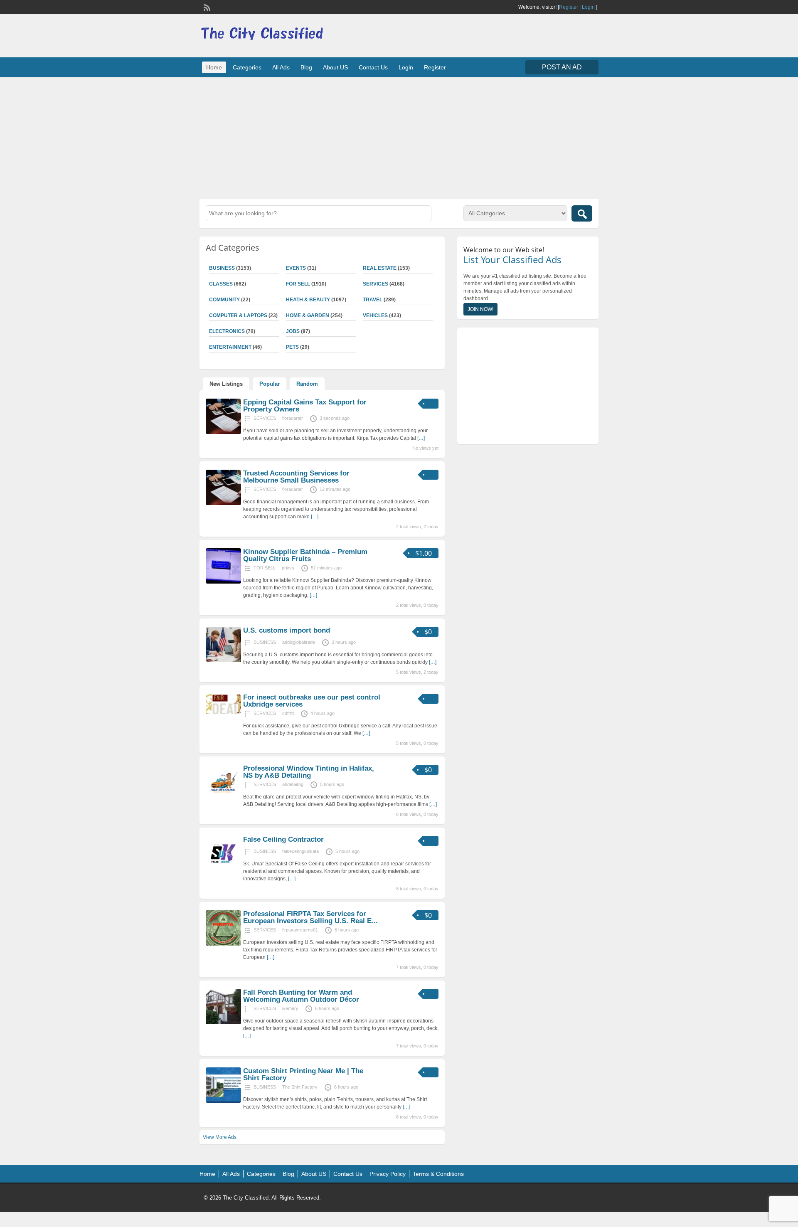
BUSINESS (222, 268)
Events (296, 268)
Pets (292, 347)
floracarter (292, 418)
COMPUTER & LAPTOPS (238, 315)
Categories (247, 67)
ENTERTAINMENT (230, 347)
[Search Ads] (581, 213)
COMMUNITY (224, 300)
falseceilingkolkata (300, 851)
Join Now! (480, 309)
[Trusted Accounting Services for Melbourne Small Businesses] (223, 503)
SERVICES (375, 284)
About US (335, 67)
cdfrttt (288, 713)
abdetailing (292, 784)
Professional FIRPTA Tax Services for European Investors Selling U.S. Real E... (310, 917)
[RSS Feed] (206, 6)
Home (214, 67)
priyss (288, 567)
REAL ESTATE (380, 268)
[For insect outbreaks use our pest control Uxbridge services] (223, 712)
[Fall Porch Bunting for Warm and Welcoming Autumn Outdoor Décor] (223, 1022)
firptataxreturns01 (300, 929)
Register (568, 7)
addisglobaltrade (298, 642)
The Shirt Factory (300, 1086)
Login (588, 7)
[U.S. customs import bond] (223, 660)
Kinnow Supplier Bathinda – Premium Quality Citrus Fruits (305, 555)
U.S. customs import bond (286, 630)
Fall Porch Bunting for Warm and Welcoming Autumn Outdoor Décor (301, 995)
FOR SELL (298, 284)
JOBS (293, 331)
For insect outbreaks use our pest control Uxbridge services (311, 700)
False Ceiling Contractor (283, 839)
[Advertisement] (399, 137)
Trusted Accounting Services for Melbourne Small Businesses (296, 476)
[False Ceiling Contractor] (223, 869)
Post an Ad (562, 67)
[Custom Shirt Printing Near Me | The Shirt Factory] (223, 1101)
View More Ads (219, 1137)
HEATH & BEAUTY (308, 300)
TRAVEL (372, 300)
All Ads (281, 67)
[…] (421, 438)
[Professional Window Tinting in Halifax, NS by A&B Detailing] (223, 798)
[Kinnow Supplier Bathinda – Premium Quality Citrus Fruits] (223, 582)
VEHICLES (375, 315)
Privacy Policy (387, 1173)
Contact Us (373, 67)
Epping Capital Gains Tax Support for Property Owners (305, 405)
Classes (221, 284)
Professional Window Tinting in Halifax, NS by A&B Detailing (308, 771)
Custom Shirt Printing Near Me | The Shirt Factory (303, 1074)
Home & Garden (307, 315)
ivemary (290, 1008)
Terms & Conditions (438, 1173)
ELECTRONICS (227, 331)
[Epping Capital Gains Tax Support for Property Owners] (223, 432)
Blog (306, 67)
